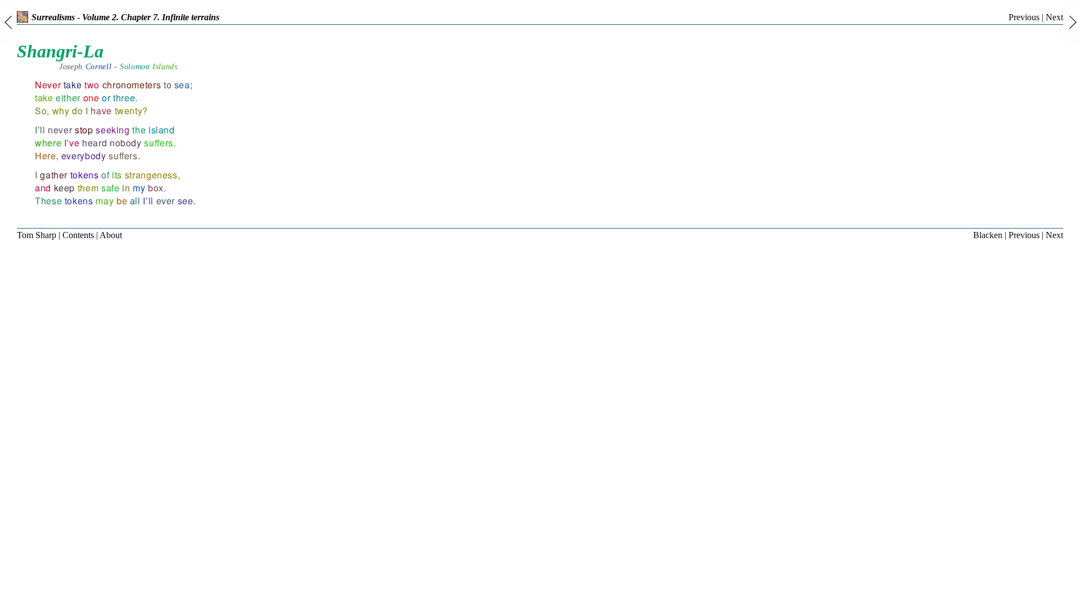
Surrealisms (53, 17)
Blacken (987, 235)
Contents (78, 235)
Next (1054, 17)
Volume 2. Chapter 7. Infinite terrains (150, 17)
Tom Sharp (36, 235)
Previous (1024, 17)
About (111, 235)
